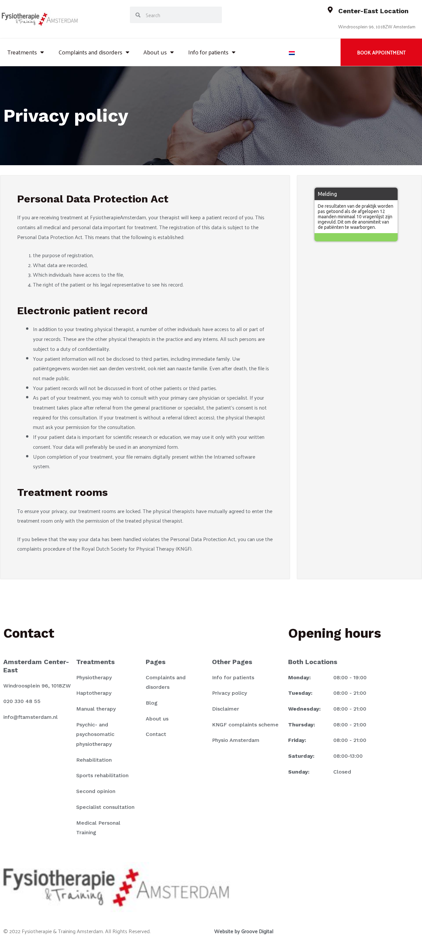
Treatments (22, 51)
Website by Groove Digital (243, 931)
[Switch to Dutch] (292, 52)
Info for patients (208, 51)
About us (155, 51)
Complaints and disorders (90, 51)
